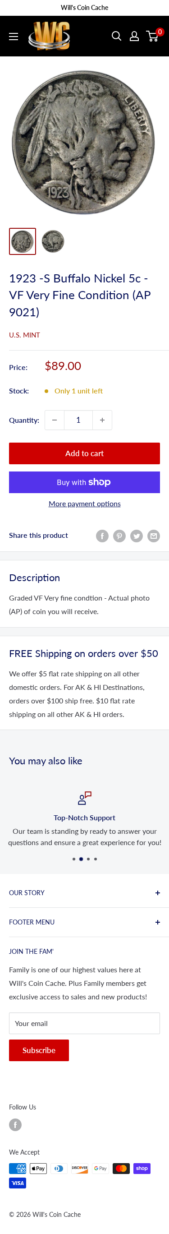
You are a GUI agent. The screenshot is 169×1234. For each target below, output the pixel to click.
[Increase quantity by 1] (102, 420)
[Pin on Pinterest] (119, 535)
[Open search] (117, 36)
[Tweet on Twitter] (136, 535)
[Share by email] (153, 535)
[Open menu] (13, 36)
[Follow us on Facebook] (15, 1124)
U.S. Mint (24, 335)
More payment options (85, 503)
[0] (152, 36)
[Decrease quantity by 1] (54, 420)
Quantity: (24, 420)
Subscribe (39, 1050)
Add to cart (84, 453)
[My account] (134, 36)
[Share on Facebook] (102, 535)
